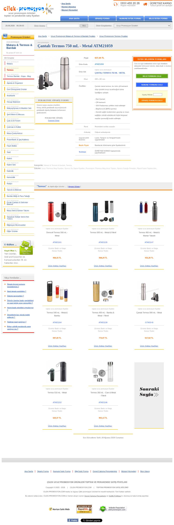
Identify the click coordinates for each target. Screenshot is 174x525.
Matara (13, 63)
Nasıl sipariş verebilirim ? (16, 291)
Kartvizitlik (13, 176)
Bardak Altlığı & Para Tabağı (18, 195)
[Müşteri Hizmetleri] (143, 6)
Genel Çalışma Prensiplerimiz (105, 471)
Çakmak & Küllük (14, 126)
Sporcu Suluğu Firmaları (126, 168)
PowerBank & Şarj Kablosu (18, 139)
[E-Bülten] (19, 267)
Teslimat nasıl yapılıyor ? (16, 322)
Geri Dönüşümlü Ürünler (17, 88)
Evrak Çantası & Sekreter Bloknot (17, 202)
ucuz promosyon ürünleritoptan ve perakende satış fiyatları (22, 14)
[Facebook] (72, 521)
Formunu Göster (53, 120)
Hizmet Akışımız (69, 7)
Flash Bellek (13, 145)
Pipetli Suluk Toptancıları (146, 168)
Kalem (13, 157)
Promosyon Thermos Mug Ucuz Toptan (101, 168)
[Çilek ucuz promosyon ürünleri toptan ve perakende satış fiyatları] (29, 17)
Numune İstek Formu (62, 471)
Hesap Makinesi (13, 101)
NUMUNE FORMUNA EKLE (152, 85)
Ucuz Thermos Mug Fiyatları (53, 168)
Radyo (13, 183)
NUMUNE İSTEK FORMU (130, 18)
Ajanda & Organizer (15, 82)
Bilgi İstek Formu (82, 471)
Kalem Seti (13, 164)
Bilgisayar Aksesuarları (16, 224)
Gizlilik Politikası (115, 496)
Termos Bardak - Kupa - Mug (19, 75)
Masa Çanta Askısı (14, 132)
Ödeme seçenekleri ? (15, 296)
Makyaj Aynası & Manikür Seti (19, 107)
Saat (13, 151)
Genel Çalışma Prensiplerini (95, 496)
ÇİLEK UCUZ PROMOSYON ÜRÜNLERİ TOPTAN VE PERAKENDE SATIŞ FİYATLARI (87, 482)
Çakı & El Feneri (13, 120)
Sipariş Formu (43, 471)
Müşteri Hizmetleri (70, 10)
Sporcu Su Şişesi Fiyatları (75, 168)
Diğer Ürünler (13, 230)
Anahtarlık (13, 95)
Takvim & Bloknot (14, 189)
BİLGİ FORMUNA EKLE (152, 76)
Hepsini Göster (74, 186)
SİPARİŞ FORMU (102, 18)
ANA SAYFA (74, 18)
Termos (13, 69)
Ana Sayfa (66, 4)
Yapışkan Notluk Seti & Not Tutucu (18, 217)
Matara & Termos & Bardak (54, 165)
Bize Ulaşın (145, 471)
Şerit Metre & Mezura (15, 113)
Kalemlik (13, 170)
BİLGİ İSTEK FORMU (158, 18)
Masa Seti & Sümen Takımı (18, 210)
